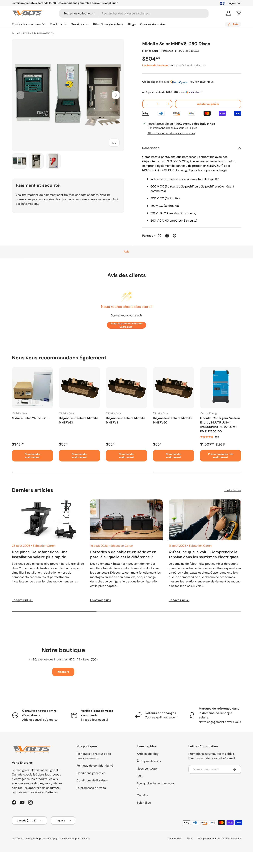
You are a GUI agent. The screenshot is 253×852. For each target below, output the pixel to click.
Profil (189, 838)
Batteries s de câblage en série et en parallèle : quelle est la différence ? (123, 554)
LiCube (225, 838)
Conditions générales (90, 773)
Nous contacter (147, 768)
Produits (56, 24)
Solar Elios (144, 803)
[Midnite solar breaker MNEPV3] (126, 387)
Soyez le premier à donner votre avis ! (126, 325)
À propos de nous (149, 761)
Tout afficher (232, 490)
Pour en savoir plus (201, 81)
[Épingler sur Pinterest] (174, 235)
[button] (239, 13)
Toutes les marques (26, 24)
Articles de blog (147, 754)
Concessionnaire (152, 24)
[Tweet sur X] (159, 235)
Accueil (16, 33)
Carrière (142, 795)
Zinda (86, 838)
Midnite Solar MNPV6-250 (30, 418)
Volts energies (27, 838)
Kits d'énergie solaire (108, 24)
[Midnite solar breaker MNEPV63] (79, 387)
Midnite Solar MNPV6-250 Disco (39, 33)
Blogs (132, 24)
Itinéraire (63, 671)
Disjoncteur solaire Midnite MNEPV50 (172, 420)
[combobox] (134, 13)
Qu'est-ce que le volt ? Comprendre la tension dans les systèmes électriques (203, 554)
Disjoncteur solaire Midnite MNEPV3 (125, 420)
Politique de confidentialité (94, 766)
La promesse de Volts (91, 788)
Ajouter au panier (208, 104)
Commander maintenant (32, 455)
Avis (126, 251)
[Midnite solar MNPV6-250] (32, 387)
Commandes (174, 838)
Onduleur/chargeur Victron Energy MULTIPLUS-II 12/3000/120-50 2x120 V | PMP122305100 (220, 424)
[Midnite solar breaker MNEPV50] (173, 387)
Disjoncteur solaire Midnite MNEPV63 (78, 420)
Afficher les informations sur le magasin (171, 133)
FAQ (140, 776)
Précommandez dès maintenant (220, 455)
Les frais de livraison (155, 65)
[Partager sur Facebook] (167, 235)
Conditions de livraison (92, 780)
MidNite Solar (150, 50)
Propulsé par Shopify (46, 838)
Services (77, 24)
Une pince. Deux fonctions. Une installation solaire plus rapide (40, 554)
